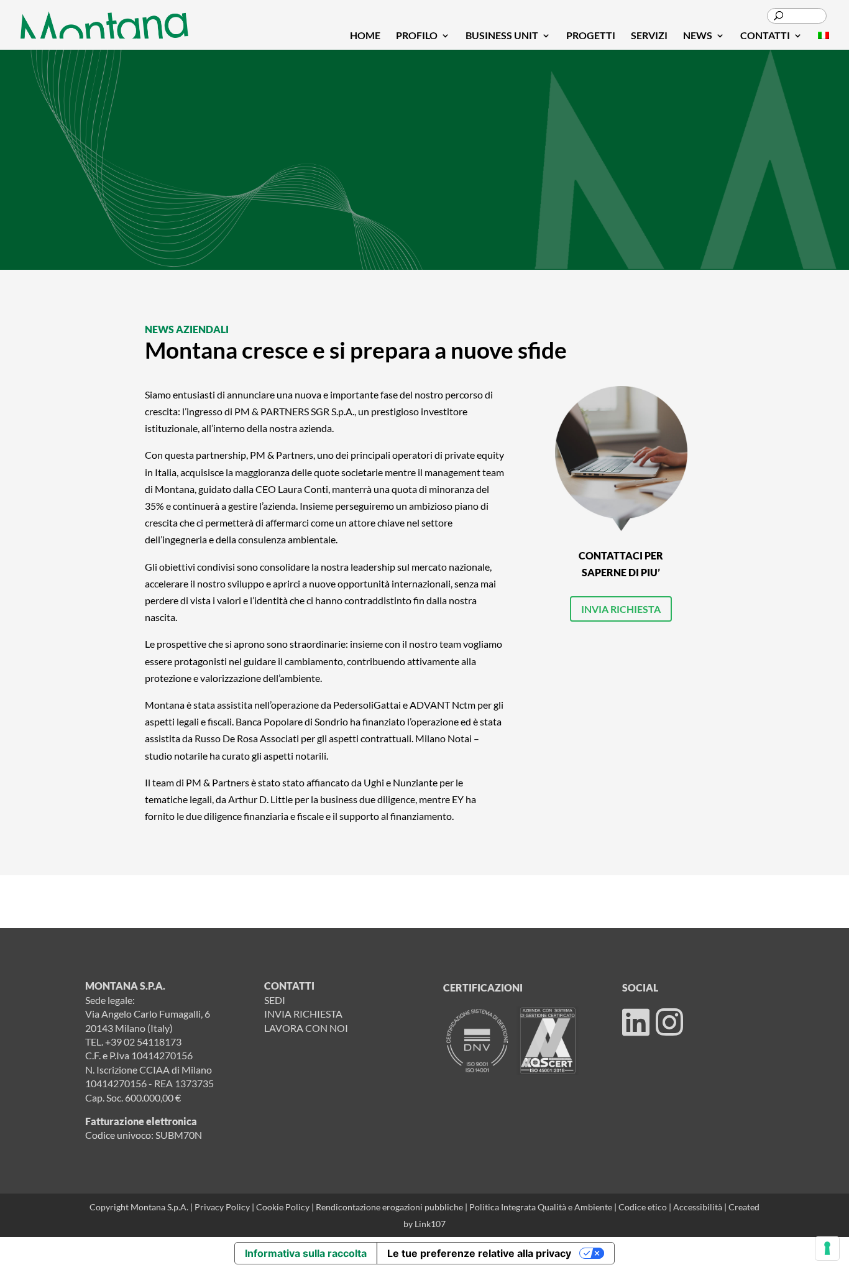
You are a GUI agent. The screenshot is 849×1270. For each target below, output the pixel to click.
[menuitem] (823, 40)
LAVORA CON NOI (306, 1028)
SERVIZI (649, 36)
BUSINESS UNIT (502, 36)
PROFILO (417, 36)
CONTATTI (765, 36)
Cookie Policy (283, 1207)
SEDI (274, 1000)
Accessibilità (698, 1207)
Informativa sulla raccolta (306, 1253)
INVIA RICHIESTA (621, 609)
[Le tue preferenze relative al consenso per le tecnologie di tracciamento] (827, 1248)
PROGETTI (590, 36)
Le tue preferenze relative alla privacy (479, 1253)
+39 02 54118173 (143, 1041)
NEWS (697, 36)
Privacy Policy (222, 1207)
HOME (365, 36)
